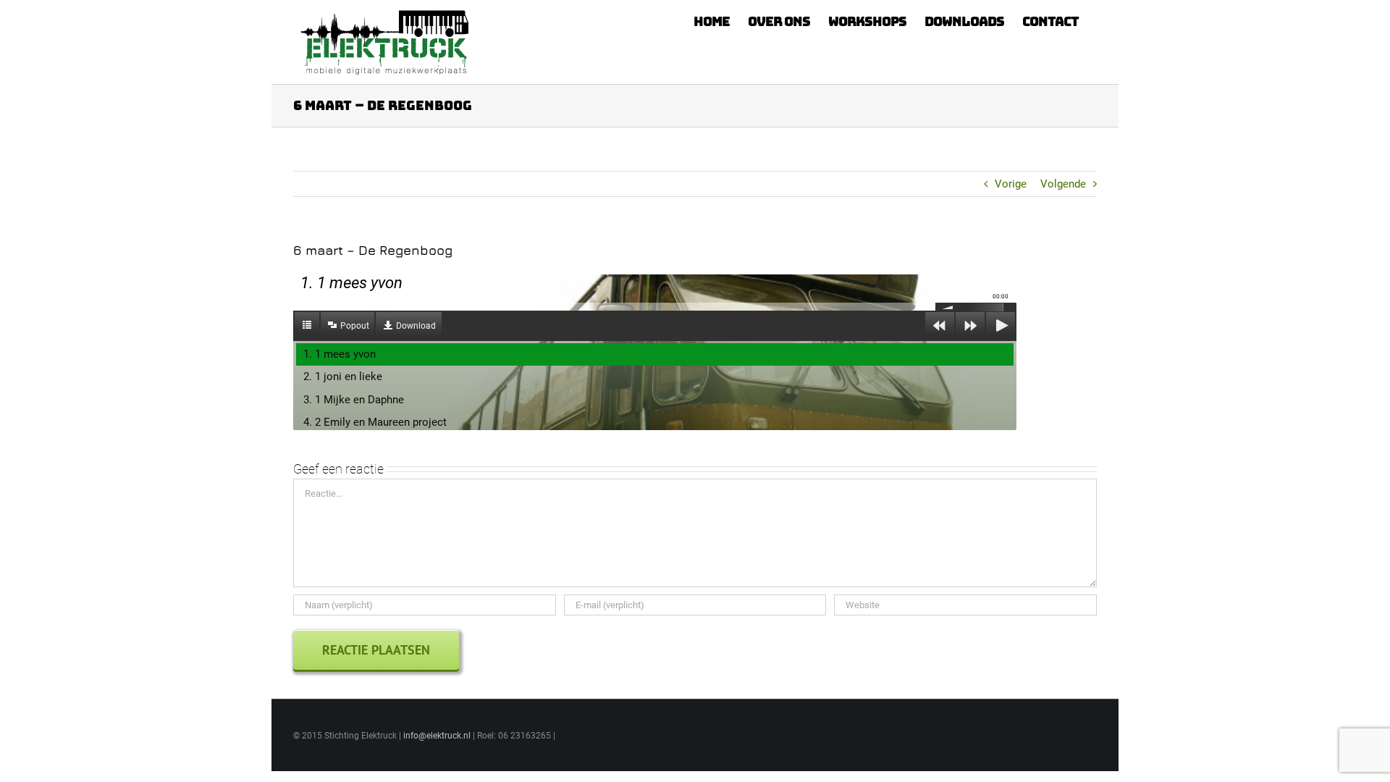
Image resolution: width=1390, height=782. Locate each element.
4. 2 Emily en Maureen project (375, 422)
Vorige (1011, 183)
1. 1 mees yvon (339, 354)
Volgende (1063, 183)
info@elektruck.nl (437, 736)
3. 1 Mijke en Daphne (353, 399)
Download (416, 326)
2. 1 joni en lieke (342, 376)
